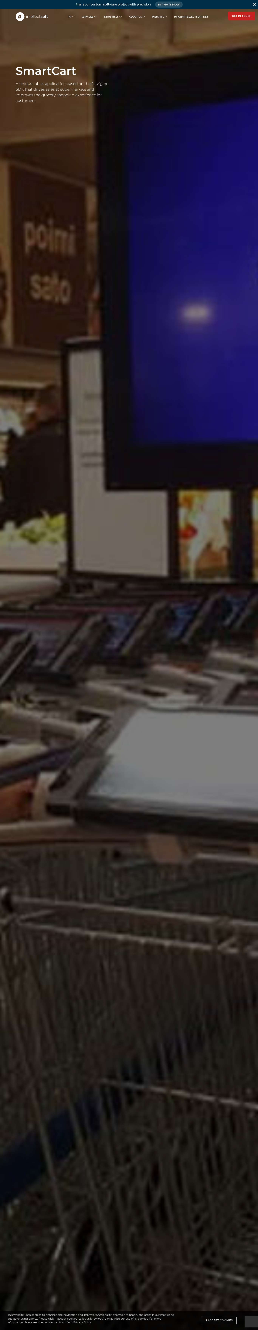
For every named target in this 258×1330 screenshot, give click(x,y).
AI (70, 16)
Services (87, 16)
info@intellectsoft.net (191, 16)
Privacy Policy (82, 1322)
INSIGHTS (158, 16)
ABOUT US (135, 16)
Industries (111, 16)
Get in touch (241, 15)
